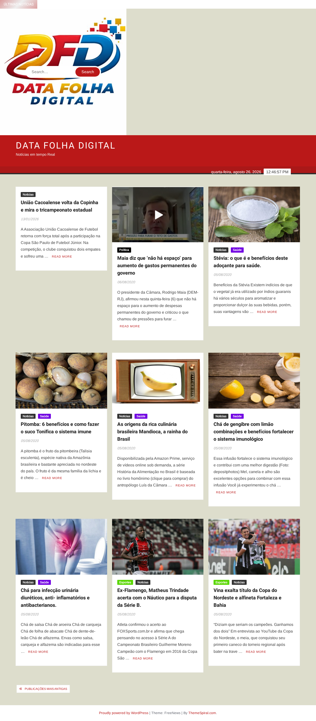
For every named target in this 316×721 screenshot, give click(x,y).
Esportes (125, 582)
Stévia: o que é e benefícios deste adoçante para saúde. (251, 262)
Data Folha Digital (66, 145)
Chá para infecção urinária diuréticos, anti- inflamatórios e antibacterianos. (55, 598)
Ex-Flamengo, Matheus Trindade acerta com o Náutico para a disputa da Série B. (157, 598)
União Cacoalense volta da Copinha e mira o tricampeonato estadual (59, 206)
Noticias (28, 194)
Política (124, 250)
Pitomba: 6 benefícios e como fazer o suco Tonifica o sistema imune (60, 428)
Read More (62, 256)
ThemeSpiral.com (202, 713)
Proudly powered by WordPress (123, 713)
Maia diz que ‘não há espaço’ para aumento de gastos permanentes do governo (157, 266)
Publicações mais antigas (46, 689)
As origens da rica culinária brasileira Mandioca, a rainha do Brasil (152, 432)
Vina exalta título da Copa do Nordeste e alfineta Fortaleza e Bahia (247, 598)
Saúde (237, 250)
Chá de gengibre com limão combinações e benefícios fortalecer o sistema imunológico (254, 432)
